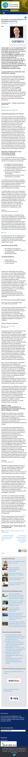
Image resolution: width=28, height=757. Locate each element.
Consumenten (5, 10)
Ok (14, 754)
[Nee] (26, 751)
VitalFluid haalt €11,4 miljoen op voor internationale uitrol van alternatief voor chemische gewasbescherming (17, 603)
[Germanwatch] (5, 107)
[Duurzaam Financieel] (10, 5)
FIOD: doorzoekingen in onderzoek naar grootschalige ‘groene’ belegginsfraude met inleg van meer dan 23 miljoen (16, 596)
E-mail (25, 551)
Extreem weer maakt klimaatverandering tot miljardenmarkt (14, 609)
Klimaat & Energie (8, 530)
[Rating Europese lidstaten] (8, 326)
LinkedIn (20, 551)
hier (10, 721)
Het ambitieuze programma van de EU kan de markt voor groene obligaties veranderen (21, 539)
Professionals (14, 10)
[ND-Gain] (4, 232)
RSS (22, 551)
